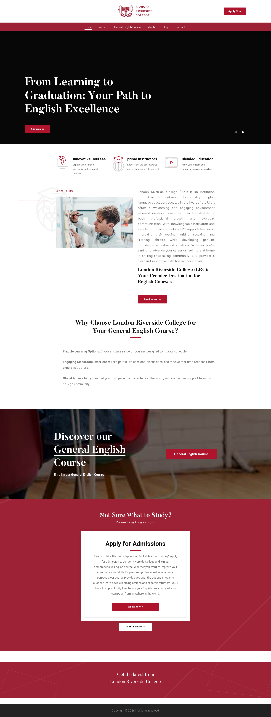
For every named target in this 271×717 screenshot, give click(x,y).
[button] (236, 132)
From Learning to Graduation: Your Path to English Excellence (88, 96)
